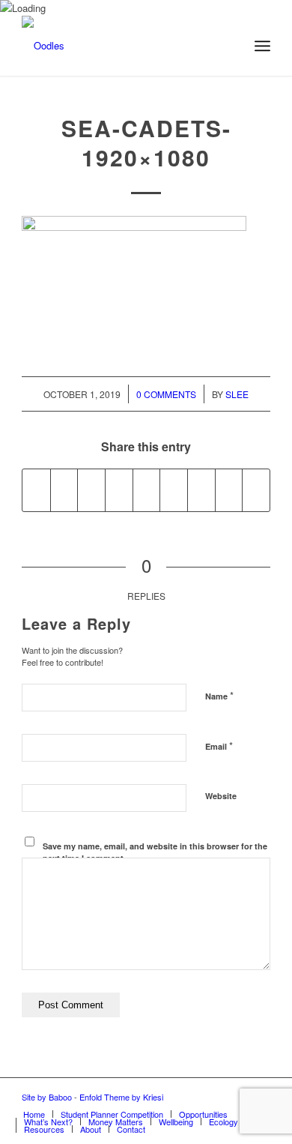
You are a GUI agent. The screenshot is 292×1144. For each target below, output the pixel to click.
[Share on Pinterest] (119, 490)
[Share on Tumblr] (173, 490)
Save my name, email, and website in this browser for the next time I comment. (155, 852)
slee (237, 394)
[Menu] (262, 46)
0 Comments (166, 394)
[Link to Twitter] (236, 1097)
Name (219, 695)
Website (221, 795)
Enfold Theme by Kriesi (121, 1097)
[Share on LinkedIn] (146, 490)
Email (219, 745)
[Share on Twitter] (64, 490)
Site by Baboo (47, 1097)
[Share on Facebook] (36, 490)
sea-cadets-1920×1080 (146, 142)
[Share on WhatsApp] (91, 490)
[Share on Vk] (201, 490)
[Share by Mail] (256, 490)
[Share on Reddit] (229, 490)
